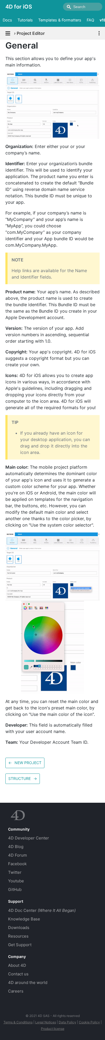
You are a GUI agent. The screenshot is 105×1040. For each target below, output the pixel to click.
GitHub (15, 889)
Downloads (18, 927)
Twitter (15, 872)
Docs (7, 20)
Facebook (17, 863)
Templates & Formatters (59, 20)
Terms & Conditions (18, 1022)
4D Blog (15, 846)
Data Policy (67, 1022)
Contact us (18, 973)
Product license (52, 1029)
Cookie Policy (89, 1022)
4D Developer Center (28, 838)
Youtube (16, 880)
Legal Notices (45, 1022)
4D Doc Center (42, 910)
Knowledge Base (24, 918)
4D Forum (17, 855)
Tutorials (25, 20)
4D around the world (27, 982)
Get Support (20, 944)
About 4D (17, 965)
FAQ (90, 20)
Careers (15, 991)
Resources (18, 936)
